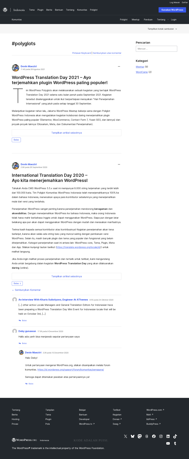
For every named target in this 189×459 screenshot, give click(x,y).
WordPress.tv (87, 424)
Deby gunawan (27, 331)
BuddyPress (153, 424)
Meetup (140, 66)
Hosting (15, 419)
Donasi (117, 419)
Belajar (82, 410)
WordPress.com (155, 410)
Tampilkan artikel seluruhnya (66, 132)
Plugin (48, 419)
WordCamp (142, 72)
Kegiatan (117, 414)
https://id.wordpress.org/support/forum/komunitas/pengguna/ (71, 369)
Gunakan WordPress (172, 10)
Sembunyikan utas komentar (107, 53)
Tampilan (49, 410)
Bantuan (83, 414)
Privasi (15, 424)
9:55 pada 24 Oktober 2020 (101, 300)
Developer (84, 419)
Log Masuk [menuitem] (175, 2)
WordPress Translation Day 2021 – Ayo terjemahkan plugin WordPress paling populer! (60, 80)
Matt (149, 414)
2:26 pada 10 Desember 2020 (56, 353)
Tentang (16, 410)
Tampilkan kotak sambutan (161, 29)
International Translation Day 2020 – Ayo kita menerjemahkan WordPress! (50, 178)
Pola (47, 424)
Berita (15, 414)
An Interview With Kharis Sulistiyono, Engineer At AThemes (53, 299)
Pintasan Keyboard (81, 53)
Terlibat (116, 410)
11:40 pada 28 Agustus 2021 (33, 69)
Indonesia (44, 440)
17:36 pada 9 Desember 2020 (50, 331)
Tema (48, 414)
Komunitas (17, 19)
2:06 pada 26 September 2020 (34, 167)
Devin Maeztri (29, 66)
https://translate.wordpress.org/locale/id (78, 247)
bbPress (151, 419)
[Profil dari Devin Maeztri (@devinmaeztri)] (15, 68)
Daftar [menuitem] (185, 2)
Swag (117, 424)
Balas (16, 139)
